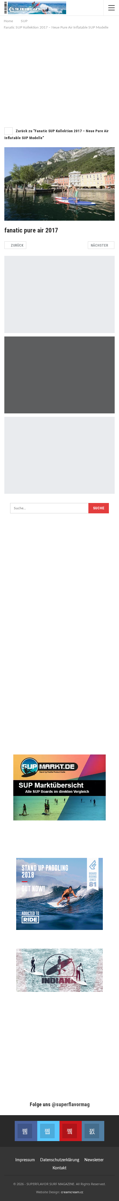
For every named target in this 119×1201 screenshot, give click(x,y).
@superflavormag (71, 1104)
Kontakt (59, 1168)
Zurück (16, 245)
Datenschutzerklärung (59, 1160)
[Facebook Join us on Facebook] (26, 1131)
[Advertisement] (59, 80)
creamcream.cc (72, 1192)
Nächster (100, 245)
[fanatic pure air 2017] (59, 294)
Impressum (25, 1160)
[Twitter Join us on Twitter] (48, 1131)
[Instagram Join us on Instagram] (93, 1131)
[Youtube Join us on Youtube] (70, 1131)
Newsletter (94, 1160)
